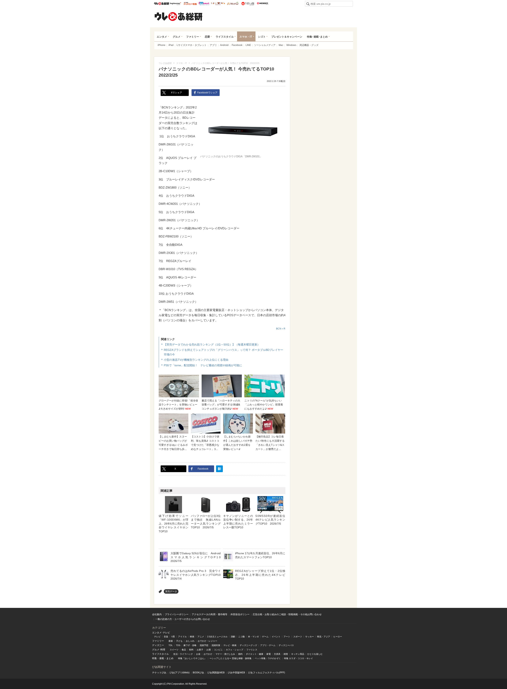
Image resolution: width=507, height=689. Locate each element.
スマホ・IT (245, 36)
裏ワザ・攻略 (189, 645)
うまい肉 (247, 4)
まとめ (169, 658)
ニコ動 (241, 636)
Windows (291, 45)
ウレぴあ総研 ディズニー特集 (190, 4)
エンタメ (162, 36)
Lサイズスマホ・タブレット (192, 45)
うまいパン (232, 4)
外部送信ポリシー (240, 614)
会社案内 (157, 614)
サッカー (309, 636)
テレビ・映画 (229, 645)
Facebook (237, 45)
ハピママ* (175, 4)
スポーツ (297, 636)
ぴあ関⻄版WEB (216, 672)
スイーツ (174, 649)
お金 (198, 654)
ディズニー (158, 645)
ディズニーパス (286, 645)
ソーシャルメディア (264, 45)
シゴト (262, 36)
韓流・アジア (323, 636)
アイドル (182, 636)
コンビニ (218, 649)
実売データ (171, 591)
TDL (171, 645)
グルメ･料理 (158, 649)
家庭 (171, 641)
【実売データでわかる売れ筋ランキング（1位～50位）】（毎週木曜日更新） (212, 344)
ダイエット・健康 (254, 654)
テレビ (157, 636)
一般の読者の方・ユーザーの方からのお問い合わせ (182, 619)
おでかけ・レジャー (207, 641)
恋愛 (207, 36)
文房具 (277, 654)
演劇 (233, 636)
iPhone (161, 45)
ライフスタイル (225, 36)
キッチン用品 (297, 654)
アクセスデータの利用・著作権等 (209, 614)
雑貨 (286, 654)
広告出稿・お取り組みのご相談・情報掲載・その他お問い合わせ (287, 614)
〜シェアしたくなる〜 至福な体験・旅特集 (231, 658)
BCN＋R (280, 328)
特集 (154, 658)
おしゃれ (190, 641)
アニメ (200, 636)
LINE (248, 45)
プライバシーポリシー (177, 614)
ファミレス (251, 649)
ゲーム (265, 636)
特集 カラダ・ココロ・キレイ (298, 658)
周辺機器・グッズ (308, 45)
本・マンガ (253, 636)
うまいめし (218, 4)
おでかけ (208, 654)
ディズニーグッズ (248, 645)
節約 (240, 654)
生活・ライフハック (183, 654)
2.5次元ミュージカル (217, 636)
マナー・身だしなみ (225, 654)
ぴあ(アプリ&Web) (180, 672)
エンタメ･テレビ (161, 632)
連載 (161, 658)
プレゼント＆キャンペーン (286, 36)
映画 (192, 636)
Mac (281, 45)
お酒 (208, 649)
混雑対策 (216, 645)
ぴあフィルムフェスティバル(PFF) (266, 672)
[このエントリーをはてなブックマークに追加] (219, 468)
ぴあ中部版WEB (236, 672)
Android (224, 45)
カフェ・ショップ (234, 649)
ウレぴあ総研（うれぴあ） (178, 16)
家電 (268, 654)
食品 (184, 649)
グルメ (176, 36)
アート (287, 636)
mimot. (204, 4)
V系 (173, 636)
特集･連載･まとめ (317, 36)
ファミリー (192, 36)
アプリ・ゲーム (267, 645)
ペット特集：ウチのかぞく (268, 658)
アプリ (213, 45)
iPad (171, 45)
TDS (178, 645)
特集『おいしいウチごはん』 (192, 658)
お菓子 (200, 649)
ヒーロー (337, 636)
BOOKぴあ (198, 672)
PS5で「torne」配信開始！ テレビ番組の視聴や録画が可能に (203, 365)
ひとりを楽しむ (315, 654)
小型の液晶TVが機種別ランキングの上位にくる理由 (196, 359)
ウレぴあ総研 (161, 4)
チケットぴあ (159, 672)
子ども (179, 641)
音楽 (166, 636)
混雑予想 (204, 645)
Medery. (262, 4)
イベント (276, 636)
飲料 (191, 649)
